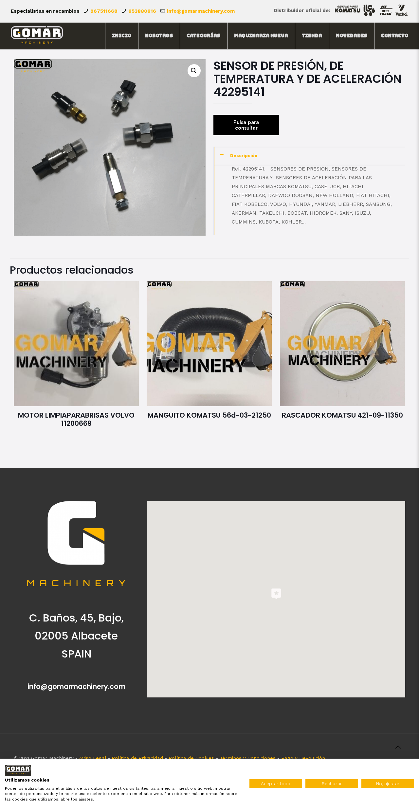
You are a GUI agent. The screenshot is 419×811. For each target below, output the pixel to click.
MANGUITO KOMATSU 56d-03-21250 (209, 415)
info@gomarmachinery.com (201, 11)
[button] (194, 70)
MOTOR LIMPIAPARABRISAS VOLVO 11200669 (76, 419)
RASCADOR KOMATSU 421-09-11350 (342, 415)
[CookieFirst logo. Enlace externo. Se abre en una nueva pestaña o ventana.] (18, 770)
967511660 (104, 11)
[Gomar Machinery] (37, 36)
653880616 (142, 11)
